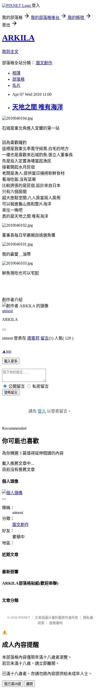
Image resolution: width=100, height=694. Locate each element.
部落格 (18, 79)
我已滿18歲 (12, 684)
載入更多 (10, 361)
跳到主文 (10, 51)
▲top (6, 351)
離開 (29, 684)
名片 (16, 85)
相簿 (16, 73)
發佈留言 (10, 392)
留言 (45, 338)
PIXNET (24, 617)
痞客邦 (33, 338)
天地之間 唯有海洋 (37, 107)
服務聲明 (56, 623)
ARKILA (18, 37)
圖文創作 (44, 63)
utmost (7, 311)
